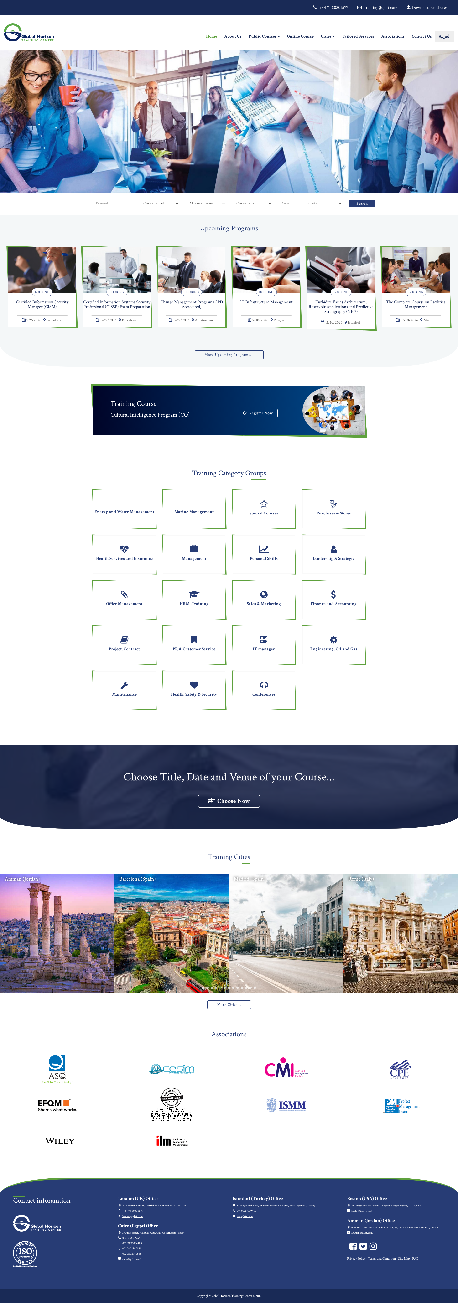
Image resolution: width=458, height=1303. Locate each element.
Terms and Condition (382, 1259)
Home (213, 36)
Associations (393, 36)
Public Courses (263, 36)
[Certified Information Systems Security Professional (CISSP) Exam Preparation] (117, 269)
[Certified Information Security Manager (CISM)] (42, 269)
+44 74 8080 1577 (133, 1211)
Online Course (300, 36)
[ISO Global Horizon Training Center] (25, 1254)
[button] (203, 988)
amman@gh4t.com (362, 1233)
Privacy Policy (356, 1259)
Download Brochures (429, 7)
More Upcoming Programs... (229, 354)
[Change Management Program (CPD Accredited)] (191, 269)
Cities (326, 36)
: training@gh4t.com (379, 7)
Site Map (404, 1259)
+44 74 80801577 (333, 7)
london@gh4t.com (132, 1216)
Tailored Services (358, 36)
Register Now (260, 413)
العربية (445, 36)
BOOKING (42, 292)
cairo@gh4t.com (131, 1259)
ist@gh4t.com (245, 1216)
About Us (233, 36)
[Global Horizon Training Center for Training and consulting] (354, 1248)
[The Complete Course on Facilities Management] (416, 269)
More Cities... (229, 1004)
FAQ (415, 1259)
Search (362, 203)
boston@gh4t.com (361, 1211)
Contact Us (422, 36)
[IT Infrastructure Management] (266, 269)
